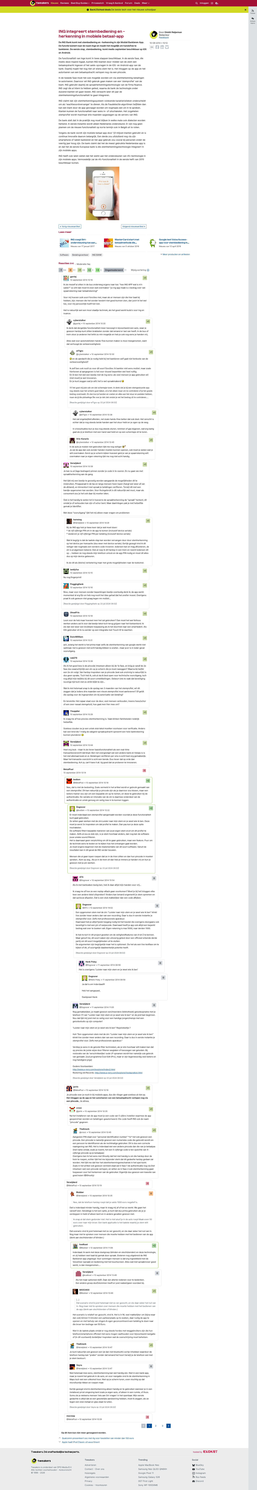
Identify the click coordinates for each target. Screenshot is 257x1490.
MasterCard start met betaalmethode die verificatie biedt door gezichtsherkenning (127, 241)
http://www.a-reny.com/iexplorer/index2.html (94, 1069)
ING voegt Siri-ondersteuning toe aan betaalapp (83, 241)
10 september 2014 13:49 (105, 1275)
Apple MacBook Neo (148, 1465)
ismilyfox (74, 569)
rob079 (73, 658)
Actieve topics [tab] (252, 22)
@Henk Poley (94, 980)
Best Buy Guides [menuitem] (79, 3)
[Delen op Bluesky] (167, 47)
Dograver (80, 807)
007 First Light (145, 1481)
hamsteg (77, 519)
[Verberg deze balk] (245, 9)
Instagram (201, 1473)
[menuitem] (196, 3)
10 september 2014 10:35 (96, 1111)
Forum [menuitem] (128, 3)
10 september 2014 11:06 (101, 1248)
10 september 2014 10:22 (98, 810)
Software (64, 255)
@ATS (85, 908)
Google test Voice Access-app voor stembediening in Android (173, 241)
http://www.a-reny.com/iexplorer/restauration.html (118, 1072)
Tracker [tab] (252, 13)
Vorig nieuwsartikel (71, 226)
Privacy (88, 1481)
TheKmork (84, 1129)
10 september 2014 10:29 (81, 714)
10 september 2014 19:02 (101, 908)
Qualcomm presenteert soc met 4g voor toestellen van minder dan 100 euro (98, 1438)
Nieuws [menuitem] (54, 3)
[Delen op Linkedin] (162, 47)
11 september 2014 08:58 (114, 980)
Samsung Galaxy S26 (149, 1477)
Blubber (80, 1192)
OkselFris (74, 612)
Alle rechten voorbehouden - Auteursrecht (51, 1470)
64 (152, 47)
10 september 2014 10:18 (81, 616)
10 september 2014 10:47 (101, 1347)
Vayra (79, 1365)
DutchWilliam (76, 637)
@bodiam (80, 810)
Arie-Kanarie (82, 439)
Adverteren (90, 1465)
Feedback (164, 37)
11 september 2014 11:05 (103, 1007)
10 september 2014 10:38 (101, 414)
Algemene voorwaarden (97, 1477)
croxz (79, 1108)
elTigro (79, 351)
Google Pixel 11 (146, 1473)
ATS (81, 877)
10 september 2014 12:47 (101, 1368)
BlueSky (200, 1465)
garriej (73, 276)
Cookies (89, 1485)
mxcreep (71, 1416)
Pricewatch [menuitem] (98, 3)
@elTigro (83, 414)
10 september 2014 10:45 (102, 442)
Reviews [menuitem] (64, 3)
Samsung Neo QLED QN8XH (152, 1469)
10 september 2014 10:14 (74, 772)
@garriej (76, 323)
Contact (89, 1469)
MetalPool (68, 769)
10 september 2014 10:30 (102, 354)
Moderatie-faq (83, 264)
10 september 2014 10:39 (81, 466)
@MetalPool (78, 782)
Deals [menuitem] (137, 3)
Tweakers (35, 1467)
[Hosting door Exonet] (205, 1452)
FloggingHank (77, 584)
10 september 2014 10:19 (90, 1185)
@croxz (82, 1132)
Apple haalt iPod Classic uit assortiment (81, 1442)
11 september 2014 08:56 (109, 965)
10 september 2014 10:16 (81, 280)
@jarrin (79, 1111)
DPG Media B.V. (64, 1467)
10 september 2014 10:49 (101, 1293)
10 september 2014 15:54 (103, 880)
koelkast (83, 1244)
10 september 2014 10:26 (81, 661)
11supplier (75, 711)
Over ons (99, 1469)
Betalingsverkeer (80, 255)
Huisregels (90, 1473)
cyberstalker (79, 320)
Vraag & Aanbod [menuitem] (114, 3)
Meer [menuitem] (145, 3)
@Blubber (83, 1248)
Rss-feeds (201, 1477)
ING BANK (97, 255)
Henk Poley (91, 961)
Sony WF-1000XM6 (148, 1485)
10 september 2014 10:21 (81, 640)
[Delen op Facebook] (157, 47)
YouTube (200, 1469)
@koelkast (87, 1275)
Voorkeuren (101, 1485)
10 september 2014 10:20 (94, 323)
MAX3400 (84, 1290)
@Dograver (84, 880)
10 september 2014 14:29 (98, 523)
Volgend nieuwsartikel (132, 226)
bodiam (76, 779)
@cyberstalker (82, 354)
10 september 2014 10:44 (81, 745)
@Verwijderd (78, 523)
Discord (200, 1481)
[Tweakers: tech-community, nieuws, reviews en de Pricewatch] (39, 3)
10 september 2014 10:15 (81, 573)
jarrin (75, 1086)
